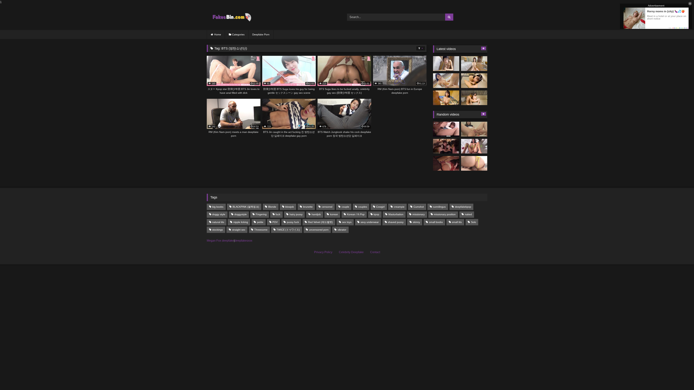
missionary (418, 214)
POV (275, 222)
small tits (457, 222)
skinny (416, 222)
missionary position (445, 214)
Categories (238, 34)
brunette (308, 206)
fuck (278, 214)
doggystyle (240, 214)
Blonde (272, 206)
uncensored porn (319, 229)
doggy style (218, 214)
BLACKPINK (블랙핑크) (246, 206)
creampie (399, 206)
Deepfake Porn (260, 34)
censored (327, 206)
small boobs (436, 222)
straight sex (238, 229)
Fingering (261, 214)
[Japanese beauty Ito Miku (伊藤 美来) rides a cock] (474, 63)
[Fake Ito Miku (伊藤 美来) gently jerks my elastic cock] (446, 63)
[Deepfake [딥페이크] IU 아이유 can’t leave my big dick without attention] (446, 146)
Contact (375, 252)
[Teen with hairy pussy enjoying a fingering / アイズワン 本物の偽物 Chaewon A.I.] (446, 129)
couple (345, 206)
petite (260, 222)
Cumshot (419, 206)
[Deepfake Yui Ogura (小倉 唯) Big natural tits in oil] (446, 97)
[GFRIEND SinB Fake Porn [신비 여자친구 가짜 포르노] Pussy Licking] (474, 129)
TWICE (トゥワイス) (288, 229)
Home (217, 34)
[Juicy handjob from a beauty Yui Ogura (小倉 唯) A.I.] (474, 80)
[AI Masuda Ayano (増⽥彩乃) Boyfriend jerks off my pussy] (474, 97)
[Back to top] (683, 380)
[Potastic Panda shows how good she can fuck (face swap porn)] (474, 146)
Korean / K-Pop (356, 214)
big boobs (217, 206)
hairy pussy (296, 214)
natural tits (218, 222)
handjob (316, 214)
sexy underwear (370, 222)
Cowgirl (380, 206)
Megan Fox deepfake (220, 240)
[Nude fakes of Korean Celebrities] (231, 17)
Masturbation (395, 214)
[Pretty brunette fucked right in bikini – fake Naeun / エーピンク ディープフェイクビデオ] (474, 163)
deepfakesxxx (243, 240)
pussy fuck (293, 222)
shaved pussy (396, 222)
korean (334, 214)
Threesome (260, 229)
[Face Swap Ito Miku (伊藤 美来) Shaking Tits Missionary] (446, 80)
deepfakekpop (463, 206)
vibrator (342, 229)
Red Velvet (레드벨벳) (320, 222)
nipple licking (240, 222)
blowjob (289, 206)
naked (468, 214)
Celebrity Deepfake (351, 252)
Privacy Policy (323, 252)
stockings (217, 229)
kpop (376, 214)
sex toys (347, 222)
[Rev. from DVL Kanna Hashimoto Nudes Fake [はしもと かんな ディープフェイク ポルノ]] (446, 163)
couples (362, 206)
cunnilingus (439, 206)
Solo (473, 222)
